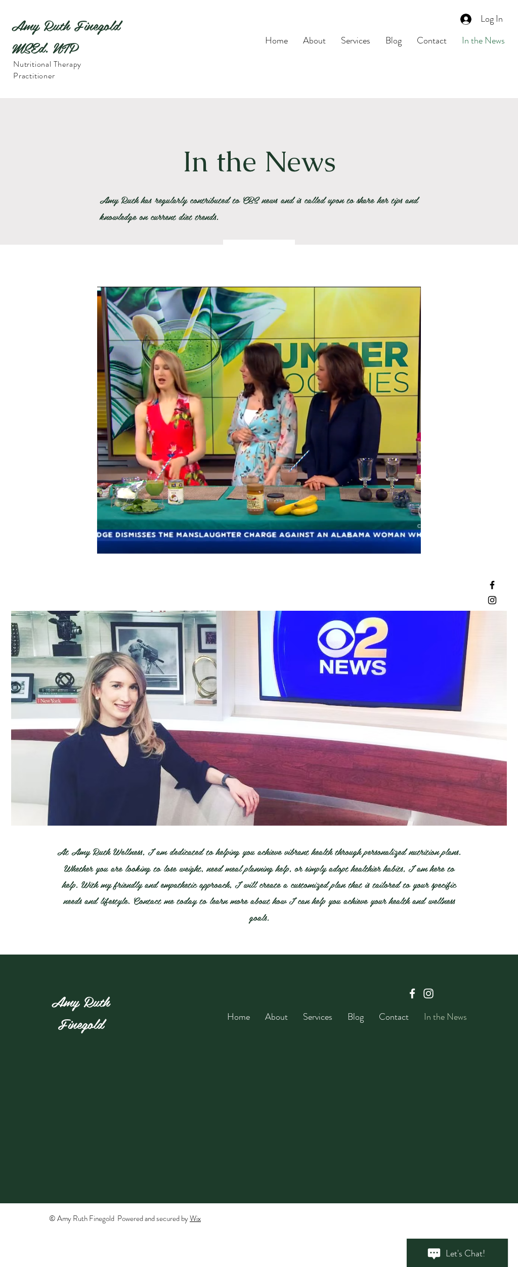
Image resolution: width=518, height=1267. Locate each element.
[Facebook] (492, 585)
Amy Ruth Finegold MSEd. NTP (65, 36)
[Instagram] (492, 600)
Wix (195, 1218)
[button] (408, 542)
